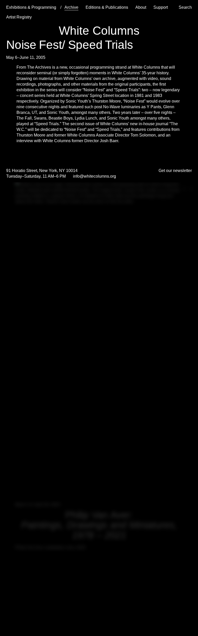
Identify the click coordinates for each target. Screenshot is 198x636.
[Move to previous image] (185, 188)
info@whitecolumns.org (94, 176)
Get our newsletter (175, 170)
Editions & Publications (107, 7)
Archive (71, 7)
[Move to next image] (191, 188)
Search (185, 7)
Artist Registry (19, 17)
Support (160, 7)
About (140, 7)
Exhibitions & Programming (31, 7)
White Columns (99, 30)
